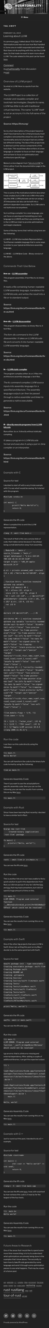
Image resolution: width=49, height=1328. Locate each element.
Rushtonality (28, 5)
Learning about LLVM (15, 36)
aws (5, 1282)
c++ (15, 1282)
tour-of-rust (12, 1295)
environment (32, 1282)
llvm (15, 1285)
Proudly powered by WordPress (15, 1322)
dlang (25, 1282)
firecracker (40, 1282)
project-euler (21, 1285)
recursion (39, 1285)
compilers (20, 1282)
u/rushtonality (13, 69)
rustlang (17, 1290)
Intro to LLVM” (35, 163)
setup (26, 1290)
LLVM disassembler (22, 321)
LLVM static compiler (17, 369)
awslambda (10, 1282)
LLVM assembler (20, 274)
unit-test (24, 1296)
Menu (26, 17)
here (5, 59)
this (41, 885)
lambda (10, 1285)
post (16, 41)
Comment (9, 65)
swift (30, 1290)
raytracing (30, 1285)
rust (7, 72)
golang (5, 1285)
